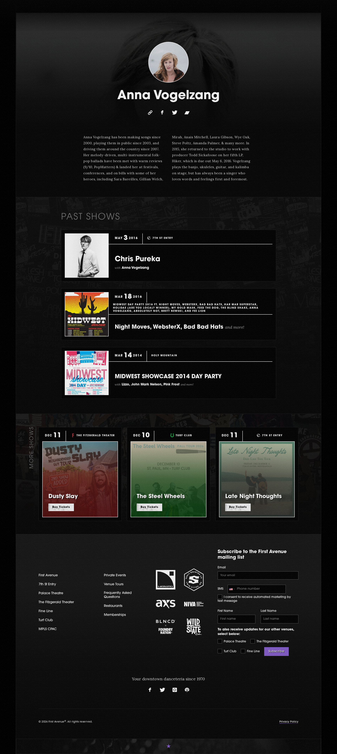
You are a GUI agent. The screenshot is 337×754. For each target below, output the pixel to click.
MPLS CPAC (48, 629)
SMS (220, 588)
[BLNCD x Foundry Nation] (165, 627)
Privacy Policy (288, 722)
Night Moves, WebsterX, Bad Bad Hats (179, 327)
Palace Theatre (234, 641)
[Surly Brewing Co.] (194, 579)
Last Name (268, 611)
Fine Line (253, 651)
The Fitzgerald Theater (272, 641)
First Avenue (48, 575)
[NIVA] (194, 604)
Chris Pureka (137, 259)
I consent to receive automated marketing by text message (254, 599)
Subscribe (276, 651)
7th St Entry (47, 584)
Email (222, 567)
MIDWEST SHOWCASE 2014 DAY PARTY (168, 377)
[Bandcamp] (187, 112)
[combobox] (232, 589)
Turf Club (229, 651)
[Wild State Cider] (194, 627)
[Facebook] (162, 112)
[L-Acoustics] (165, 579)
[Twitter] (174, 112)
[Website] (150, 112)
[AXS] (165, 604)
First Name (225, 611)
